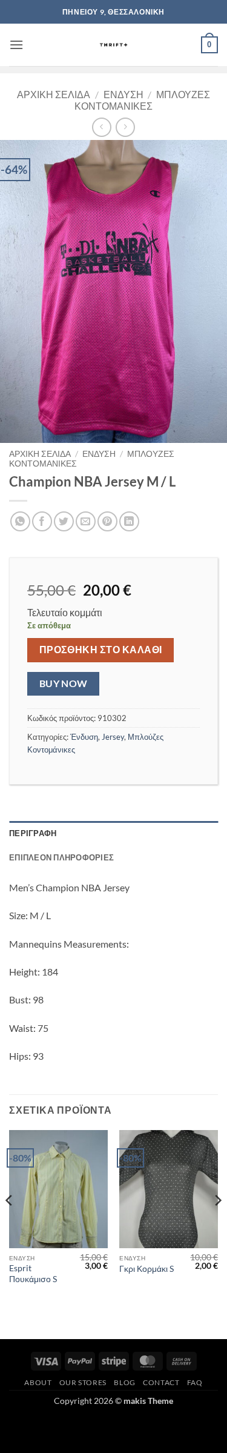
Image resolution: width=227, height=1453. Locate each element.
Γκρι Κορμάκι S (146, 1269)
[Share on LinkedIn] (129, 521)
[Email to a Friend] (86, 521)
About (37, 1382)
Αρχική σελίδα (53, 94)
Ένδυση (123, 94)
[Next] (217, 1224)
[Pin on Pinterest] (107, 521)
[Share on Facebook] (42, 521)
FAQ (195, 1382)
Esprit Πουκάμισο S (33, 1273)
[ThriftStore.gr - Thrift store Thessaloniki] (113, 45)
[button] (16, 44)
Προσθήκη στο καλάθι (100, 649)
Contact (161, 1382)
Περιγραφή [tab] (32, 833)
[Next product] (101, 127)
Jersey (113, 737)
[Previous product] (125, 127)
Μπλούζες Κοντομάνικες (142, 99)
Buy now (63, 683)
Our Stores (83, 1382)
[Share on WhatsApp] (20, 521)
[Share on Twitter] (64, 521)
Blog (124, 1382)
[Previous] (9, 1224)
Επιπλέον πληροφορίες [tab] (61, 857)
